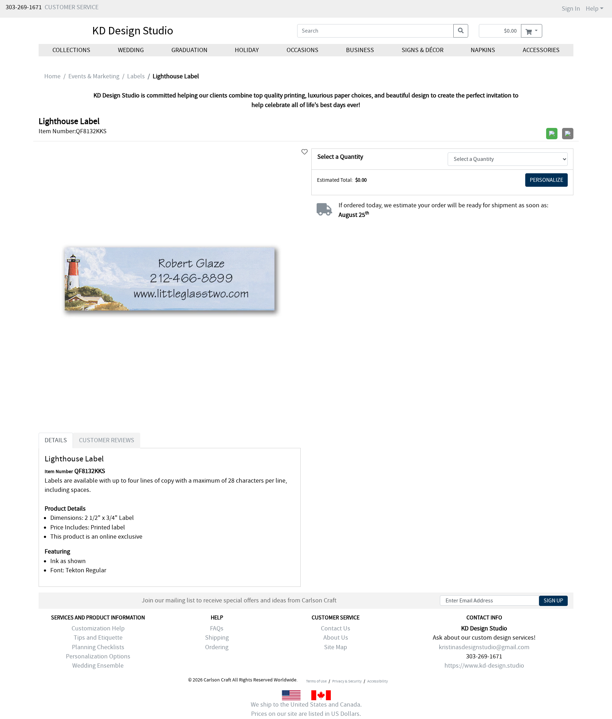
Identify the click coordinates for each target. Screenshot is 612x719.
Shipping (217, 638)
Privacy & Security (347, 681)
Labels (136, 76)
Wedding (131, 50)
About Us (335, 638)
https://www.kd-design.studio (484, 666)
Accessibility (377, 681)
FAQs (216, 628)
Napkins (483, 50)
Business (360, 50)
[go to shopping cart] (531, 31)
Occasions (302, 50)
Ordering (216, 647)
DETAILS (56, 440)
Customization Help (98, 628)
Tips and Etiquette (98, 638)
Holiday (247, 50)
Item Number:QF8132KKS (73, 131)
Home (52, 76)
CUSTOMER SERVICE (71, 7)
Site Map (335, 647)
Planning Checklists (98, 647)
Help (592, 9)
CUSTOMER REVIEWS (106, 440)
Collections (71, 50)
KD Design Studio (132, 30)
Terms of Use (316, 681)
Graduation (189, 50)
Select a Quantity (340, 157)
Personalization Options (98, 656)
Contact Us (335, 628)
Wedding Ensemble (98, 666)
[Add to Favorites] (304, 152)
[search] (460, 31)
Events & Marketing (93, 76)
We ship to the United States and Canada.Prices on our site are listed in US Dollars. (306, 709)
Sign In (571, 9)
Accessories (541, 50)
